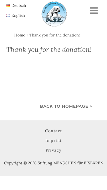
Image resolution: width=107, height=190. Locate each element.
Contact (53, 130)
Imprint (53, 140)
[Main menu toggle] (94, 10)
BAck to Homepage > (66, 106)
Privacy (54, 150)
